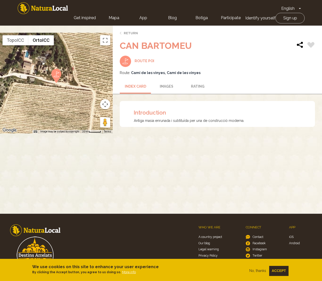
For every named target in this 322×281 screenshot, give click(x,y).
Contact (258, 237)
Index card (135, 86)
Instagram (260, 249)
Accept (279, 271)
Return (131, 33)
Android (294, 243)
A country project (210, 237)
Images (166, 86)
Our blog (204, 243)
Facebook (259, 243)
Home (43, 8)
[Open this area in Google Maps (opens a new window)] (9, 130)
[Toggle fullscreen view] (105, 40)
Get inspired (85, 17)
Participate (231, 17)
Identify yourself (260, 18)
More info (129, 272)
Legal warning (208, 249)
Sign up (290, 18)
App (143, 17)
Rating (198, 86)
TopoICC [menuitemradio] (15, 40)
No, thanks (257, 271)
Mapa (114, 17)
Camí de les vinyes (148, 73)
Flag (311, 46)
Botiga (201, 17)
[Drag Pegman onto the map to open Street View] (105, 122)
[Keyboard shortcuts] (35, 131)
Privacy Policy (208, 255)
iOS (291, 237)
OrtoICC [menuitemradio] (41, 40)
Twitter (257, 255)
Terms (107, 131)
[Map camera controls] (105, 104)
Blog (172, 17)
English (288, 8)
